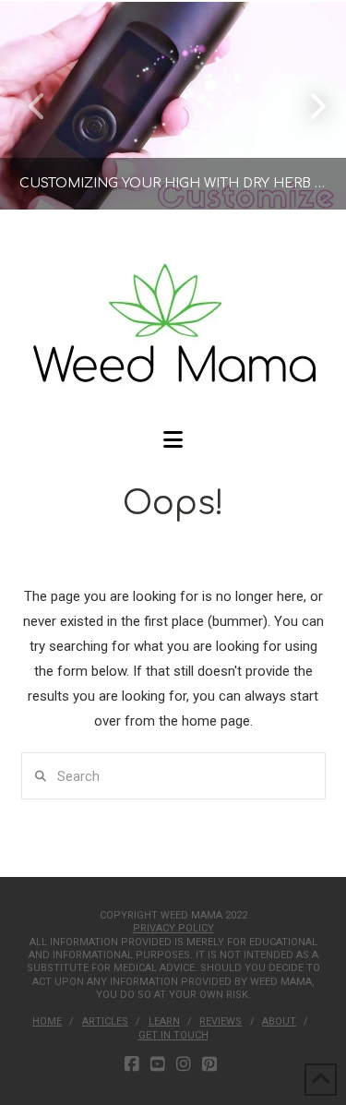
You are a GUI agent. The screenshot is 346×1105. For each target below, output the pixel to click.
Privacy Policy (173, 928)
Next (307, 105)
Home (47, 1021)
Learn (164, 1021)
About (279, 1021)
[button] (173, 439)
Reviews (220, 1021)
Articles (105, 1021)
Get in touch (173, 1035)
